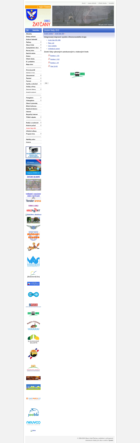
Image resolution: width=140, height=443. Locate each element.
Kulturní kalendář (31, 39)
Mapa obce (29, 64)
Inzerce (28, 142)
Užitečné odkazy (31, 131)
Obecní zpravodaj (31, 103)
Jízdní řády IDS (31, 128)
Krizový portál (30, 70)
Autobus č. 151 (54, 55)
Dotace (28, 56)
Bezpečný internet (32, 114)
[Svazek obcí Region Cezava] (38, 6)
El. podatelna (30, 61)
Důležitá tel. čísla (30, 72)
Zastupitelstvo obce (32, 48)
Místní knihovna (31, 106)
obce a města (104, 440)
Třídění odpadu (31, 117)
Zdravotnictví (30, 75)
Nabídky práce (30, 139)
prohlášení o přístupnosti (105, 438)
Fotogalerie (29, 98)
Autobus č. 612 (54, 59)
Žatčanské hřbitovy (31, 89)
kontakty (111, 3)
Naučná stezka (30, 53)
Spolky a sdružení (32, 84)
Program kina (30, 134)
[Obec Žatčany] (38, 17)
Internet (28, 111)
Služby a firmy (30, 86)
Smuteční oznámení (31, 92)
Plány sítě (51, 43)
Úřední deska (30, 59)
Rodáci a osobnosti (32, 123)
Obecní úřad (30, 45)
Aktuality (29, 34)
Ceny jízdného (52, 46)
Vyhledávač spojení (54, 48)
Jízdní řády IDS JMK (54, 40)
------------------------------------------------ (33, 67)
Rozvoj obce (30, 50)
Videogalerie (30, 100)
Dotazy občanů (31, 36)
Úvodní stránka (48, 33)
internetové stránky (91, 440)
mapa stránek (92, 3)
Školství (28, 78)
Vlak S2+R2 (54, 66)
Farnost (28, 81)
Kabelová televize (31, 109)
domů (84, 3)
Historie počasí (31, 125)
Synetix (110, 440)
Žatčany (28, 42)
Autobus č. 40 (54, 63)
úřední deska (102, 3)
